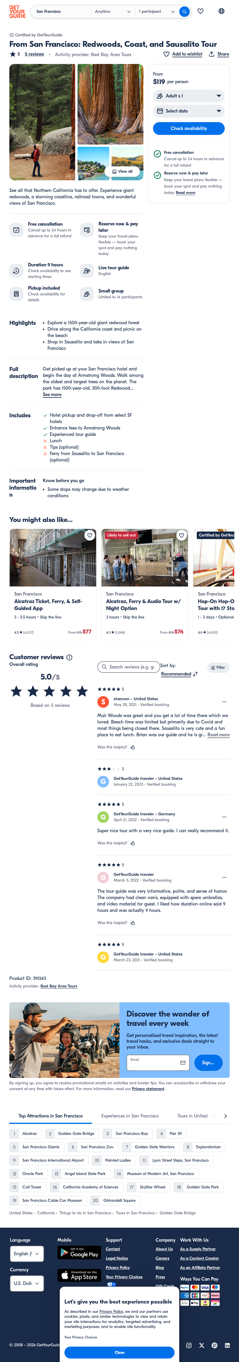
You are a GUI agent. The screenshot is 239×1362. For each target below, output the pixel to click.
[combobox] (179, 674)
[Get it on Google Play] (79, 1253)
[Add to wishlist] (90, 535)
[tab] (50, 1116)
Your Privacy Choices (124, 1276)
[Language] (221, 11)
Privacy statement (148, 1088)
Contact (113, 1249)
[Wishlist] (200, 11)
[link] (52, 584)
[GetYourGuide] (17, 11)
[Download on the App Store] (79, 1276)
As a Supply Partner (198, 1249)
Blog (160, 1267)
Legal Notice (117, 1258)
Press (160, 1276)
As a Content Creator (199, 1258)
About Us (164, 1249)
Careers (162, 1258)
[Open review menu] (224, 702)
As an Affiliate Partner (200, 1267)
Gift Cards (165, 1286)
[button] (26, 54)
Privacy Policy (118, 1267)
